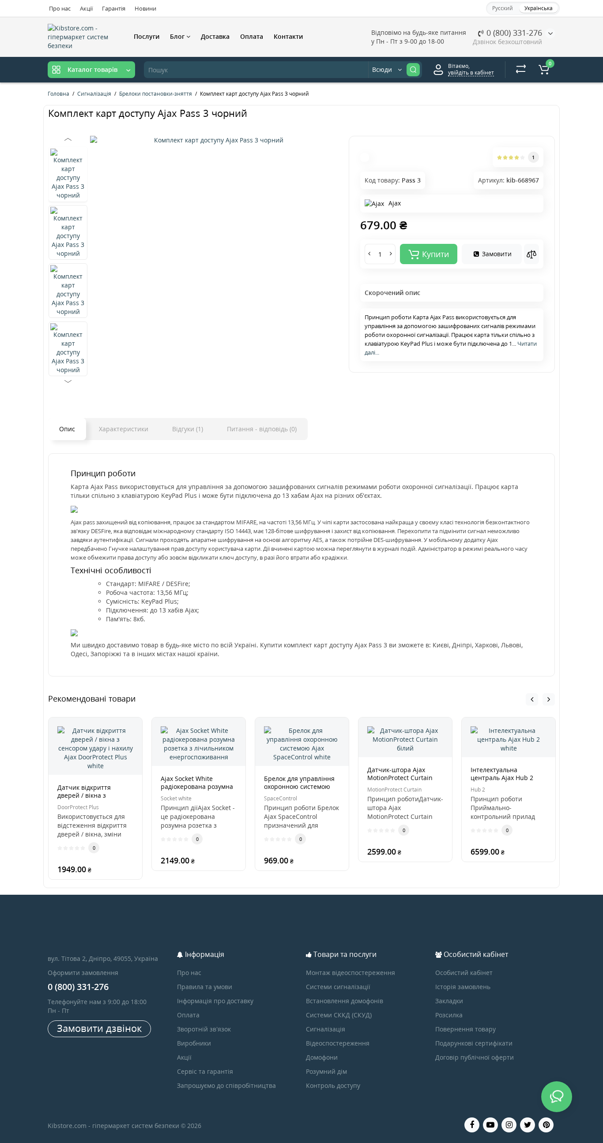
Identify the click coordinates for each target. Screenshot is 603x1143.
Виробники (194, 1043)
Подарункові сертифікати (474, 1043)
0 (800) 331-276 (513, 32)
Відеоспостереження (337, 1043)
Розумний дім (326, 1071)
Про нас (60, 8)
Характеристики (123, 429)
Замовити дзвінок (99, 1028)
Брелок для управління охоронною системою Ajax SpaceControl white (299, 786)
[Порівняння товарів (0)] (520, 69)
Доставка (215, 36)
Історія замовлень (462, 986)
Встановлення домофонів (344, 1001)
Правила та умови (204, 986)
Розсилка (449, 1015)
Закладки (449, 1001)
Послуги (146, 36)
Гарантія (113, 8)
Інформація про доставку (215, 1001)
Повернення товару (465, 1029)
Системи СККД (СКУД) (339, 1015)
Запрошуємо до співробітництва (226, 1085)
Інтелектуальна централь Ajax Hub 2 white (502, 778)
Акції (86, 8)
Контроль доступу (333, 1085)
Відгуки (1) (187, 429)
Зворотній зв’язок (204, 1029)
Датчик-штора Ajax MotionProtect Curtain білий (400, 778)
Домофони (322, 1057)
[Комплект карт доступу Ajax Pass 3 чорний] (215, 140)
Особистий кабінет (464, 972)
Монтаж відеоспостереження (350, 972)
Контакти (288, 36)
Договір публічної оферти (474, 1057)
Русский (502, 8)
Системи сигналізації (338, 986)
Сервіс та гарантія (205, 1071)
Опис (67, 429)
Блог (178, 36)
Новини (145, 8)
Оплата (251, 36)
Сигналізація (325, 1029)
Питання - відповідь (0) (262, 429)
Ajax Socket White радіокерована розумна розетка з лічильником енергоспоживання (197, 790)
